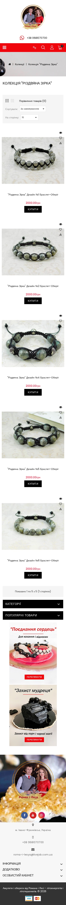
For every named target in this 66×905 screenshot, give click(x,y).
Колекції (19, 64)
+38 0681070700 (33, 842)
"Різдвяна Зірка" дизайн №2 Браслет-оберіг (33, 286)
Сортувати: (11, 109)
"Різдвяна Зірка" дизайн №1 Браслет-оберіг (33, 194)
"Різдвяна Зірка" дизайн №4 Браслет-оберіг (33, 377)
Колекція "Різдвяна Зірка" (42, 64)
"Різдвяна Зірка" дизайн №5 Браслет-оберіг (33, 469)
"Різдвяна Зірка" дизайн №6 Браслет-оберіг (33, 560)
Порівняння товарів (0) (32, 101)
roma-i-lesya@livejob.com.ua (33, 854)
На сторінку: (12, 117)
